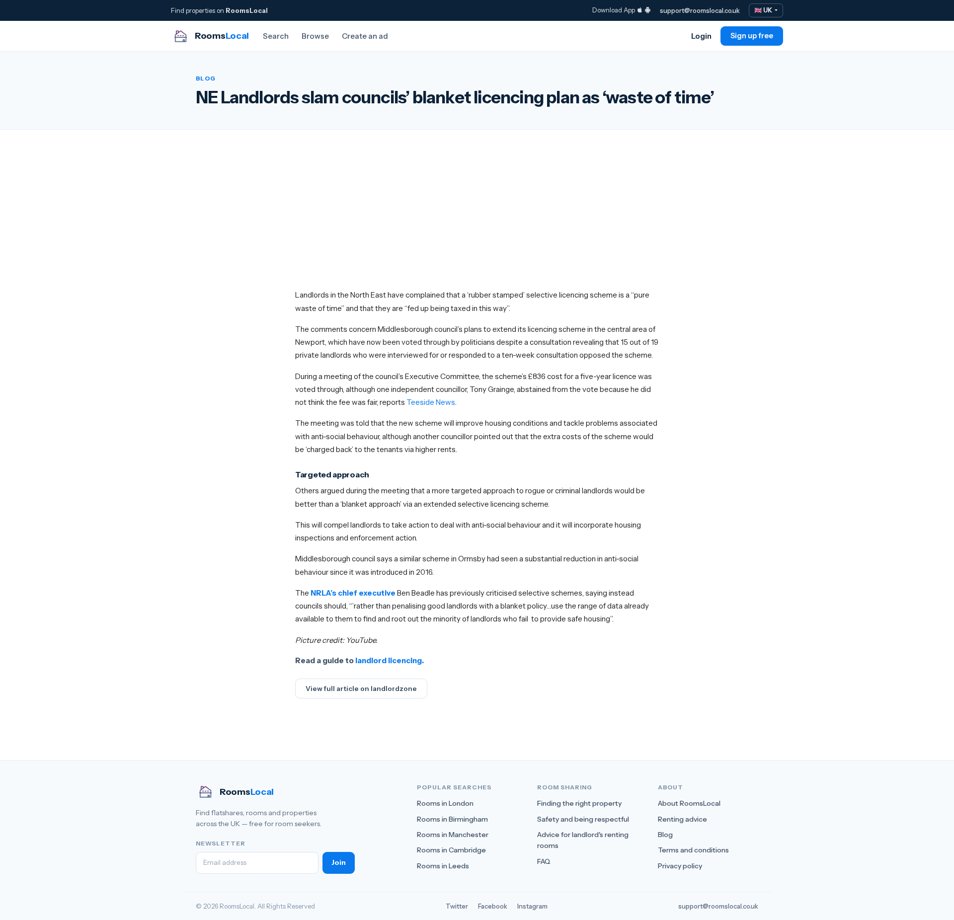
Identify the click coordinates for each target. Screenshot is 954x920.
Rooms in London (445, 803)
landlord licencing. (389, 660)
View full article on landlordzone (361, 688)
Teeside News (430, 402)
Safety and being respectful (583, 819)
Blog (665, 834)
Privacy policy (680, 865)
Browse (315, 36)
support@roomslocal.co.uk (700, 10)
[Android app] (647, 10)
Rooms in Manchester (452, 834)
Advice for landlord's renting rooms (583, 840)
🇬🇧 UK (763, 10)
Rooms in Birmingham (452, 819)
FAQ (544, 861)
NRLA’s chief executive (353, 593)
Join (338, 862)
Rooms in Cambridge (451, 849)
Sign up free (751, 35)
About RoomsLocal (689, 803)
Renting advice (682, 819)
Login (701, 36)
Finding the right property (579, 803)
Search (276, 36)
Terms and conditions (693, 849)
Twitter (457, 906)
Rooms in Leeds (443, 865)
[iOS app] (639, 10)
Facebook (492, 906)
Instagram (532, 906)
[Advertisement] (477, 219)
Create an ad (365, 36)
